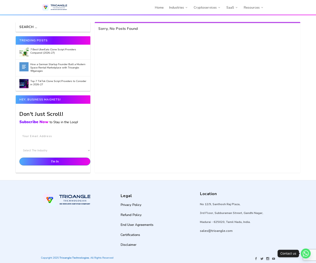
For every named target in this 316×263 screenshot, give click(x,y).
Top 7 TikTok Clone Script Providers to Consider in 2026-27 (58, 82)
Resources (252, 7)
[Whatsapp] (306, 253)
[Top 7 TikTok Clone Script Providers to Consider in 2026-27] (24, 83)
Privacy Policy (131, 205)
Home (159, 7)
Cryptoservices (205, 7)
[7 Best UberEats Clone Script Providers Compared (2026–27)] (24, 52)
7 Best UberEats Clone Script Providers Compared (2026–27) (53, 51)
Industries (176, 7)
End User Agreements (137, 225)
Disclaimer (128, 245)
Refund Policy (131, 215)
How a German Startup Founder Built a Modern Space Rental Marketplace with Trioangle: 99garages (57, 68)
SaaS (230, 7)
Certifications (130, 235)
